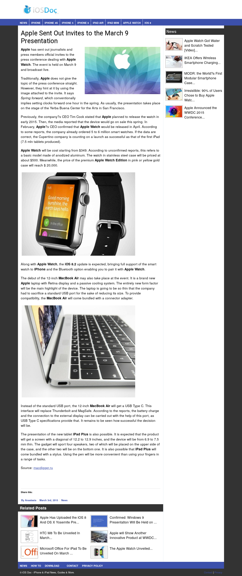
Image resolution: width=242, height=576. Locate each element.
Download (52, 565)
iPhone (36, 23)
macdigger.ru (43, 467)
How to (36, 565)
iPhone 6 (83, 23)
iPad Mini (113, 23)
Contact (72, 565)
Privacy (218, 572)
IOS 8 (148, 23)
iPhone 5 (67, 23)
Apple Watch (132, 23)
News (23, 23)
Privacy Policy (92, 565)
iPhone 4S (51, 23)
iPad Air (98, 23)
